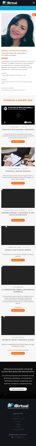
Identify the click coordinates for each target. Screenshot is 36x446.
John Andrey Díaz (15, 168)
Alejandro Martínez (18, 337)
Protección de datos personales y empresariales (18, 129)
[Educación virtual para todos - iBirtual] (10, 3)
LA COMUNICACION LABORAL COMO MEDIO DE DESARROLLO (18, 291)
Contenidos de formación (18, 418)
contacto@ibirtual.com (18, 437)
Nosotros (18, 424)
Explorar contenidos (18, 389)
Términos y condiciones (18, 429)
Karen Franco (15, 127)
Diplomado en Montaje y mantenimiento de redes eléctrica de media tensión (18, 214)
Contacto (18, 426)
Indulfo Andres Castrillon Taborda (15, 210)
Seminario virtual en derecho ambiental (18, 250)
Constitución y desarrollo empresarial (18, 171)
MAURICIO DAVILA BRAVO (15, 247)
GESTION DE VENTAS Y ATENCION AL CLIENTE (18, 340)
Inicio (18, 416)
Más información (17, 141)
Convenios (18, 421)
